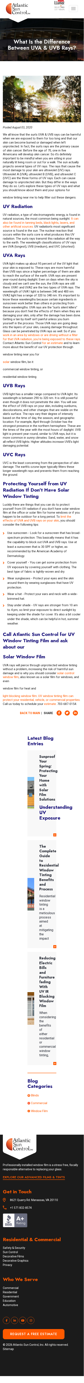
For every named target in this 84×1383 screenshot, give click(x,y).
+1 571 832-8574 (21, 1207)
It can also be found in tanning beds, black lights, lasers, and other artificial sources (41, 222)
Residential (10, 1292)
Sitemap (8, 1349)
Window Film (39, 1111)
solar (6, 362)
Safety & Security (14, 1247)
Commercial (39, 1103)
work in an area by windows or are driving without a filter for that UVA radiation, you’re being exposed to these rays (41, 337)
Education (9, 1300)
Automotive (10, 1305)
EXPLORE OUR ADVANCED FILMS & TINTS (34, 1177)
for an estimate (52, 343)
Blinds (35, 1095)
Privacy (7, 1265)
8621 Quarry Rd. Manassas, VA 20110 (34, 1200)
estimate (50, 704)
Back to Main (30, 713)
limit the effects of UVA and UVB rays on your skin (37, 519)
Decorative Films (13, 1256)
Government (11, 1296)
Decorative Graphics (15, 1260)
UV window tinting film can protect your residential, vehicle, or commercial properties (41, 698)
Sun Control (10, 1252)
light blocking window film (20, 696)
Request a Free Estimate (33, 1334)
